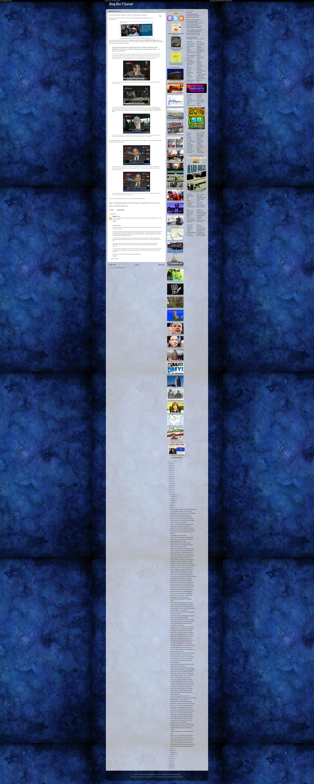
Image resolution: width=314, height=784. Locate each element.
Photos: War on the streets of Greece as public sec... (181, 740)
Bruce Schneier (190, 235)
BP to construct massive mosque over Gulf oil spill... (181, 602)
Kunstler (198, 53)
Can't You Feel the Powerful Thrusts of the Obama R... (182, 537)
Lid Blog (198, 60)
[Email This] (117, 210)
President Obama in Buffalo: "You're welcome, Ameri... (182, 675)
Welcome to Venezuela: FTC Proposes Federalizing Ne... (183, 529)
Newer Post (112, 265)
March (172, 750)
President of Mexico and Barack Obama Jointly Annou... (182, 612)
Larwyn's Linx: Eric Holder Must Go (178, 666)
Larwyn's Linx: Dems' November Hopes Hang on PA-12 (182, 615)
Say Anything (199, 69)
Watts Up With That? (201, 206)
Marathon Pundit (200, 210)
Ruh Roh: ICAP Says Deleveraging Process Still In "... (182, 746)
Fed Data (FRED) (200, 102)
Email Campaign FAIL (175, 694)
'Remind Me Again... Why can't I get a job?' (179, 699)
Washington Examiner (191, 80)
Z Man (198, 81)
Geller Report (189, 64)
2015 (171, 483)
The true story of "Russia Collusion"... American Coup (176, 49)
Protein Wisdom (200, 66)
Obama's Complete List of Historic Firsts (194, 30)
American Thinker (190, 46)
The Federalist (189, 77)
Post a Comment (114, 258)
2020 (171, 474)
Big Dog (188, 215)
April (172, 748)
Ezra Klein (199, 138)
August (172, 502)
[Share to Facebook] (122, 210)
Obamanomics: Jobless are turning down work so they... (182, 703)
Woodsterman (189, 152)
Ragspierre (115, 216)
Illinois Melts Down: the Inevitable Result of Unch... (181, 647)
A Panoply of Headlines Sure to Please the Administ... (182, 682)
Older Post (161, 265)
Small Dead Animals (200, 215)
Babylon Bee (189, 133)
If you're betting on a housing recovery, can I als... (181, 557)
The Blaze (189, 47)
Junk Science (199, 202)
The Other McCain (200, 77)
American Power (190, 212)
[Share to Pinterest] (123, 210)
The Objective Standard (201, 74)
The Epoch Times (190, 56)
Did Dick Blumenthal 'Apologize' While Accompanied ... (182, 628)
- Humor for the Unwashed (194, 38)
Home (137, 265)
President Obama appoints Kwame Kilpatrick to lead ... (182, 548)
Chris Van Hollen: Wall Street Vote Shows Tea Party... (182, 585)
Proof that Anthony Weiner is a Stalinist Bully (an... (181, 591)
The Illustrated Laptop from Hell (192, 17)
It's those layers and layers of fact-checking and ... (181, 686)
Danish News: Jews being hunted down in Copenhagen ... (183, 513)
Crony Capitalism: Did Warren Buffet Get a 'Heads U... (182, 716)
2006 (171, 762)
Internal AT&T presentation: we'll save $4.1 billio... (181, 718)
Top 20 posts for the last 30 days (177, 651)
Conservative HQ (200, 44)
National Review (190, 72)
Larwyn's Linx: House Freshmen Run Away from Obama (182, 565)
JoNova (198, 200)
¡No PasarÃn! (189, 214)
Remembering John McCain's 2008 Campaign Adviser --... (183, 608)
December (173, 494)
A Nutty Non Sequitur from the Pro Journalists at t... (181, 641)
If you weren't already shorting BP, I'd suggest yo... (181, 598)
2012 (171, 489)
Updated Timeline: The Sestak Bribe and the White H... (182, 528)
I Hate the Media (200, 141)
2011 (171, 491)
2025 (171, 465)
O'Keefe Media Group (191, 100)
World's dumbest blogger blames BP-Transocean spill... (182, 653)
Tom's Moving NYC (200, 232)
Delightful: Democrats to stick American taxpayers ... (181, 572)
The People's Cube (190, 150)
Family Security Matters (191, 220)
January (172, 754)
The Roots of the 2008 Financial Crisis (194, 27)
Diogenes (188, 135)
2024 (171, 466)
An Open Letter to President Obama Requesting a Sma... (182, 550)
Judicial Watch (189, 99)
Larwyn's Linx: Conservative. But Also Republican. (181, 679)
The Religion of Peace (191, 206)
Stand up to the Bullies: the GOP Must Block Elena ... (182, 692)
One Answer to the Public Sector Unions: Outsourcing (182, 640)
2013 (171, 487)
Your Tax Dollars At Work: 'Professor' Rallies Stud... (181, 714)
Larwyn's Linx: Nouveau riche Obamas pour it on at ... (182, 584)
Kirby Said (199, 55)
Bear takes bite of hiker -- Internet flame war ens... (181, 654)
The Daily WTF (190, 229)
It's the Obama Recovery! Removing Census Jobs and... (182, 725)
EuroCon (188, 58)
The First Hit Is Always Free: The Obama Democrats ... (182, 554)
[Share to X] (120, 210)
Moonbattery (199, 61)
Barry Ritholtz (199, 95)
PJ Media (188, 74)
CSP (187, 199)
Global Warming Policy (201, 197)
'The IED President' (174, 662)
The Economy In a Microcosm (176, 625)
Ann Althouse (199, 41)
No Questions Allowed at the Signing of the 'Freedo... (182, 636)
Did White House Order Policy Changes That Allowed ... (182, 710)
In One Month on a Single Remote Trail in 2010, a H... (182, 709)
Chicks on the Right (200, 43)
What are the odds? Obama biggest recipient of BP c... (182, 738)
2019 (171, 476)
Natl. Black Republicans (201, 212)
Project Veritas (189, 102)
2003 (171, 767)
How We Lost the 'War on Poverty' (193, 33)
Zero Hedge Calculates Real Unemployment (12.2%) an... (183, 645)
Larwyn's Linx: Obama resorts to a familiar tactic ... (181, 727)
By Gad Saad (176, 34)
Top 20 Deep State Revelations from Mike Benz (220, 0)
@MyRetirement (200, 230)
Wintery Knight (199, 221)
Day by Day (189, 136)
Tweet (160, 16)
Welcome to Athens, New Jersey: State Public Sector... (182, 724)
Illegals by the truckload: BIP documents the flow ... (181, 638)
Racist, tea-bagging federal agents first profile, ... (181, 677)
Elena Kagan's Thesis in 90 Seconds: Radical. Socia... (182, 673)
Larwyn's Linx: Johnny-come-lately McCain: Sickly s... (182, 671)
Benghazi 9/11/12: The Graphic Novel (193, 25)
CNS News (189, 50)
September (173, 500)
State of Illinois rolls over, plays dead (178, 535)
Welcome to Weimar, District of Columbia (179, 617)
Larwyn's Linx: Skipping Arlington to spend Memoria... (182, 524)
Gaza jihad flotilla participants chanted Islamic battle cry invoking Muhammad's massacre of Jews (136, 203)
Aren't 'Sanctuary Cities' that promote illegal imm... (181, 580)
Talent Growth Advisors (201, 235)
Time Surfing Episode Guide (191, 14)
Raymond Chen (190, 227)
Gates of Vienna (200, 49)
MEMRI (198, 149)
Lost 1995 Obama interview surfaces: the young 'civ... (182, 731)
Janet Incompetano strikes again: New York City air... (182, 681)
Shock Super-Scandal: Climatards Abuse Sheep (181, 707)
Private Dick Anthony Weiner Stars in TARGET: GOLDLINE (183, 576)
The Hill (188, 78)
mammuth (169, 774)
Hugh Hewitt (189, 67)
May (172, 507)
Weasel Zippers (190, 81)
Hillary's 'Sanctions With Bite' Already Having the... (181, 623)
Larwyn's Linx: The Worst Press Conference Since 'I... (182, 539)
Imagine (172, 600)
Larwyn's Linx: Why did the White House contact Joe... (182, 531)
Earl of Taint (189, 138)
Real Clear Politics (200, 152)
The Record (189, 205)
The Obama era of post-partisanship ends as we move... (182, 684)
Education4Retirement (201, 229)
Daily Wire (199, 46)
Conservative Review (191, 52)
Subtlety (172, 729)
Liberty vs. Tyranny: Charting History (193, 19)
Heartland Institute (200, 199)
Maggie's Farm (190, 221)
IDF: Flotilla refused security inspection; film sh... (181, 515)
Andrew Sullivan (200, 136)
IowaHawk (189, 143)
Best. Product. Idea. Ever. (175, 613)
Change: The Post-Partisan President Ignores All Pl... (182, 606)
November (173, 496)
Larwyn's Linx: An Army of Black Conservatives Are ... (182, 735)
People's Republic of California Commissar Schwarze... (182, 668)
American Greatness (191, 43)
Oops (171, 733)
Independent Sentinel (201, 50)
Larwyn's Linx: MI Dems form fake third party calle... (181, 643)
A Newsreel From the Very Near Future (178, 522)
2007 (171, 760)
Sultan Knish (199, 72)
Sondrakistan (199, 217)
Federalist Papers (200, 140)
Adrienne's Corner (190, 210)
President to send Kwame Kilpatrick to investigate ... (181, 561)
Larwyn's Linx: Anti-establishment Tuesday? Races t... (182, 634)
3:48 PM (114, 221)
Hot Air (188, 66)
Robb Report (189, 233)
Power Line (189, 75)
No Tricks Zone (200, 203)
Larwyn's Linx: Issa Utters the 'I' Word (178, 546)
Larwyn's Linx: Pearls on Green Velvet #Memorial (181, 516)
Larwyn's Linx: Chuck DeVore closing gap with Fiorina (182, 556)
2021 (171, 472)
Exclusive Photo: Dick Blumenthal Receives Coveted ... (182, 619)
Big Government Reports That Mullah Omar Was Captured (183, 697)
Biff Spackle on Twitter (201, 227)
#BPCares (172, 533)
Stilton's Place (189, 149)
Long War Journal (190, 202)
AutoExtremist (189, 226)
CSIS (188, 197)
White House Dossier (191, 105)
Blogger (179, 774)
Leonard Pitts (199, 144)
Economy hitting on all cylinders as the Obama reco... (182, 569)
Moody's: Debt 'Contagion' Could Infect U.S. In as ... (181, 737)
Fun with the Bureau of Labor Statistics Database (181, 701)
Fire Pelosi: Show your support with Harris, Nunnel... (181, 649)
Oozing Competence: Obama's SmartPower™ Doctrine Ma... (183, 509)
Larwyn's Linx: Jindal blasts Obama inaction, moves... (182, 574)
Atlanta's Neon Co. (200, 226)
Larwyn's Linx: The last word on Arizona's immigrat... (181, 712)
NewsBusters (199, 150)
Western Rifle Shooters (201, 78)
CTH (188, 53)
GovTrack (189, 97)
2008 (171, 758)
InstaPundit (189, 69)
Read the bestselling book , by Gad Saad (176, 63)
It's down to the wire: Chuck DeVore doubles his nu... (182, 552)
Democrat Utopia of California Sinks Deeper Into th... (182, 589)
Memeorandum (200, 147)
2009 (171, 756)
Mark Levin (189, 70)
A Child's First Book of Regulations (193, 34)
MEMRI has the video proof (151, 40)
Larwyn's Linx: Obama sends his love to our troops (181, 688)
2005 (171, 764)
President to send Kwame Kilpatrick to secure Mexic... (182, 563)
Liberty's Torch (200, 58)
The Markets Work (200, 75)
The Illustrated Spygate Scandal (192, 15)
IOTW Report (199, 52)
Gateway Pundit (190, 63)
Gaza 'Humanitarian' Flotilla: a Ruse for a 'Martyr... (181, 511)
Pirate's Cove (199, 64)
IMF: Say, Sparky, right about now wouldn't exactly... (181, 660)
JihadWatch (199, 143)
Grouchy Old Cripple (191, 141)
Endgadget (189, 230)
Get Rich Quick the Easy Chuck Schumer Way (180, 542)
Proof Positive (189, 147)
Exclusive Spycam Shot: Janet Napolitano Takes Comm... (183, 744)
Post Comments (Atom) (120, 267)
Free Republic (189, 60)
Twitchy (188, 103)
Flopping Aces (199, 47)
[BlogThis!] (119, 210)
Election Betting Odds (191, 55)
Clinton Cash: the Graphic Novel (112, 0)
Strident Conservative (201, 70)
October (172, 498)
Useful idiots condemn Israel (121, 206)
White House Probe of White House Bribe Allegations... (182, 559)
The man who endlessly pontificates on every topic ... (182, 658)
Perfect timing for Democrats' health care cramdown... (182, 632)
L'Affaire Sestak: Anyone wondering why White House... (182, 520)
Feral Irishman (189, 140)
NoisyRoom (199, 63)
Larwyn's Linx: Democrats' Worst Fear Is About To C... (182, 742)
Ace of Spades (189, 41)
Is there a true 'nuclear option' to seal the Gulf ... (180, 526)
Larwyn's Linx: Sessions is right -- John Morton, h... (181, 595)
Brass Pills (189, 95)
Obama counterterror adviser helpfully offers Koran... (182, 544)
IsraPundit (189, 200)
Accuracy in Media (200, 133)
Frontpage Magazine (191, 61)
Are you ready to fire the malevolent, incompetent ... (181, 593)
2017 (171, 480)
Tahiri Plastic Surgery (201, 233)
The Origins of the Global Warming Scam (194, 22)
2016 (171, 481)
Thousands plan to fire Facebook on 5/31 (179, 597)
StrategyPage (189, 203)
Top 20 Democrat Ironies (6, 0)
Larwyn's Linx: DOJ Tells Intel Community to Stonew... (182, 705)
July (172, 504)
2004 (171, 766)
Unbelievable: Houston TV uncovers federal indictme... (182, 621)
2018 (171, 478)
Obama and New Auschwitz (191, 21)
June (172, 505)
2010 (171, 493)
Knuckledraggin (190, 144)
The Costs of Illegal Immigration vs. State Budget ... (181, 578)
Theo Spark (199, 218)
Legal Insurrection (200, 56)
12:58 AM (115, 256)
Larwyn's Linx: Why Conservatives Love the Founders (182, 656)
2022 (171, 470)
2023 (171, 468)
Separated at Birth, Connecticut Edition (179, 610)
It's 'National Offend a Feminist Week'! (178, 722)
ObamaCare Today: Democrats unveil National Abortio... (182, 669)
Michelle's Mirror (190, 146)
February (173, 752)
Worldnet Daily (199, 80)
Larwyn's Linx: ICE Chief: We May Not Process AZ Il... (182, 604)
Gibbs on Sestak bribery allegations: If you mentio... (181, 570)
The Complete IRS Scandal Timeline (193, 31)
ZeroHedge (199, 105)
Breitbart (188, 49)
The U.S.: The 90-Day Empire (192, 24)
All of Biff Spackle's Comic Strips (177, 455)
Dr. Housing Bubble (200, 100)
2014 (171, 485)
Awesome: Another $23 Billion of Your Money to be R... (182, 664)
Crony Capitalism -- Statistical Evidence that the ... (181, 690)
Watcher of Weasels (201, 220)
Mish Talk (198, 103)
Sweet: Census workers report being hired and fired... (182, 518)
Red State (199, 67)
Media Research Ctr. (201, 146)
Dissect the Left (190, 218)
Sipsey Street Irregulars (201, 214)
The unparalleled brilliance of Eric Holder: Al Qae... (181, 630)
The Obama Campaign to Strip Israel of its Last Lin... (181, 567)
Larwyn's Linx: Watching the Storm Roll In (179, 696)
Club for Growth (200, 99)
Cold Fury (189, 217)
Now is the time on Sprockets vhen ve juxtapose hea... (182, 582)
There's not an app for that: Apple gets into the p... (181, 587)
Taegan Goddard (200, 135)
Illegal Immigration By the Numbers (178, 541)
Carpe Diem (199, 97)
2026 (171, 463)
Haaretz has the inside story (136, 40)
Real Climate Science (201, 205)
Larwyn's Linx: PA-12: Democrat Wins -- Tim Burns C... (182, 626)
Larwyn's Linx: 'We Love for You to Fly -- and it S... (181, 720)
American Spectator (191, 44)
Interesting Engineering (191, 232)
